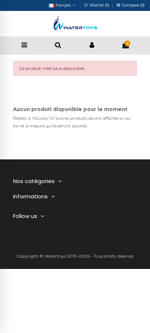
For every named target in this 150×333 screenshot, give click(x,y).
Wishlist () (99, 5)
